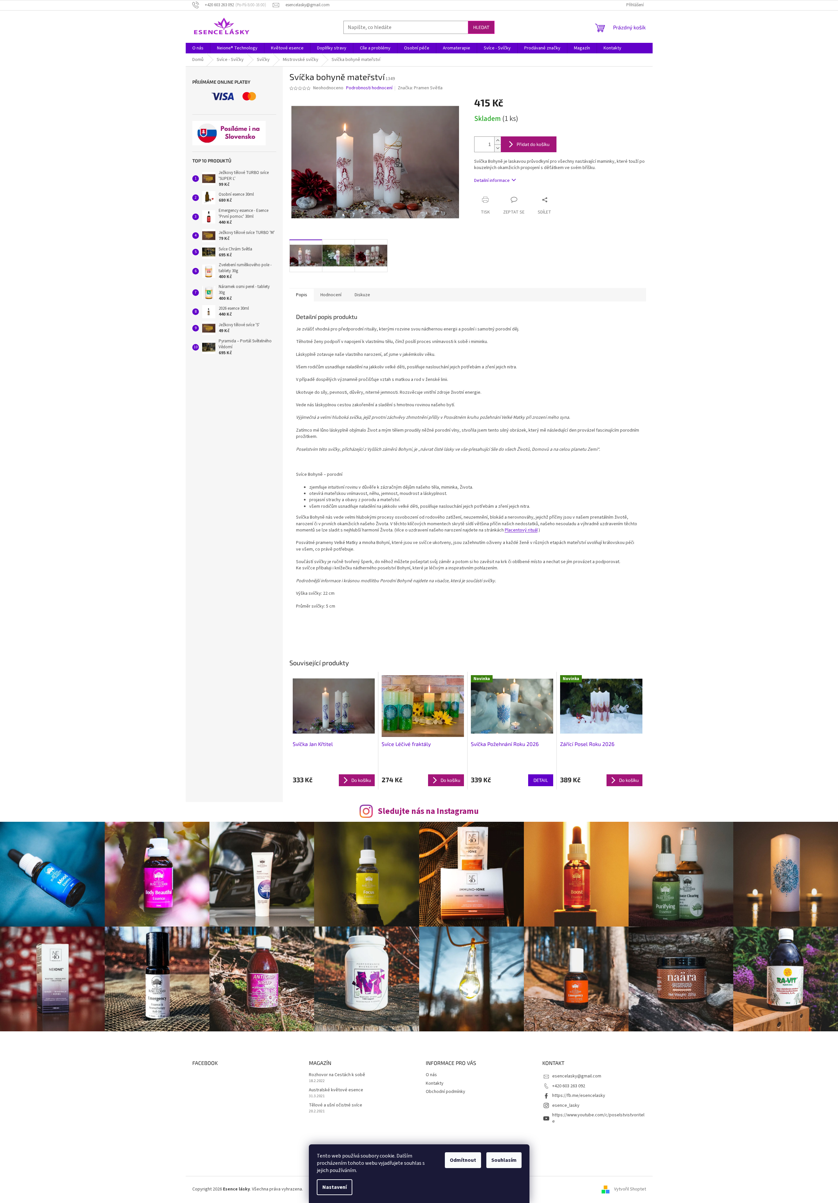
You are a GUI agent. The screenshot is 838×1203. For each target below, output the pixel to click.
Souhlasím (504, 1160)
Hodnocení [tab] (330, 295)
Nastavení (334, 1187)
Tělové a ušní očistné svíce (335, 1105)
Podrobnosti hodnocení (369, 88)
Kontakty (435, 1083)
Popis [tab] (301, 295)
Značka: (420, 88)
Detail (540, 780)
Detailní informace (492, 180)
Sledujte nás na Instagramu (428, 811)
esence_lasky (566, 1105)
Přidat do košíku (533, 144)
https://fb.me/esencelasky (578, 1095)
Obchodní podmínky (445, 1091)
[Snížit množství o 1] (497, 148)
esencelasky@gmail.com (576, 1076)
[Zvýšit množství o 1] (497, 140)
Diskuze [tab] (362, 295)
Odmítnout (463, 1160)
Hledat (481, 27)
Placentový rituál (521, 530)
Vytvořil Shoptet (630, 1189)
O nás (431, 1075)
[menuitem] (198, 48)
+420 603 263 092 (568, 1086)
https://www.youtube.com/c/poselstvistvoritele (598, 1118)
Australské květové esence (336, 1090)
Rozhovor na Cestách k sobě (337, 1075)
